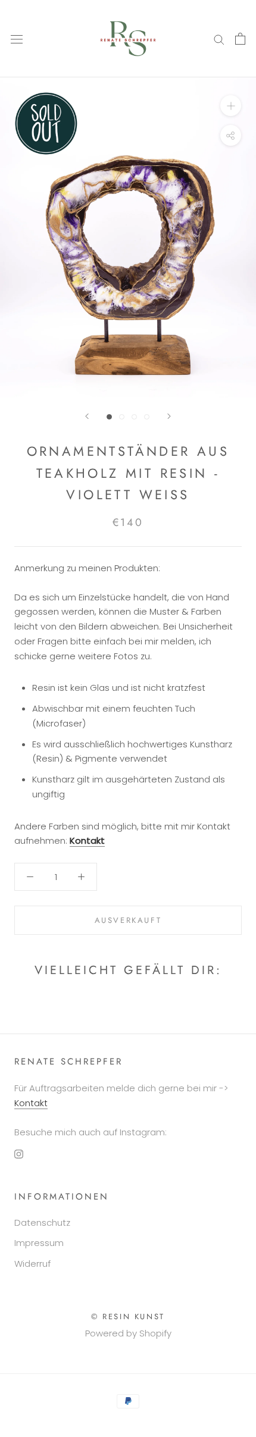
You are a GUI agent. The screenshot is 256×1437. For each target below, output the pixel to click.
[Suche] (219, 38)
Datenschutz (42, 1222)
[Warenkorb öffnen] (240, 39)
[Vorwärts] (169, 416)
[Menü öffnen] (17, 38)
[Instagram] (18, 1153)
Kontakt (87, 840)
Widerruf (32, 1263)
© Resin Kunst (128, 1316)
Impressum (39, 1242)
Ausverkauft (128, 920)
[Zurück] (87, 416)
